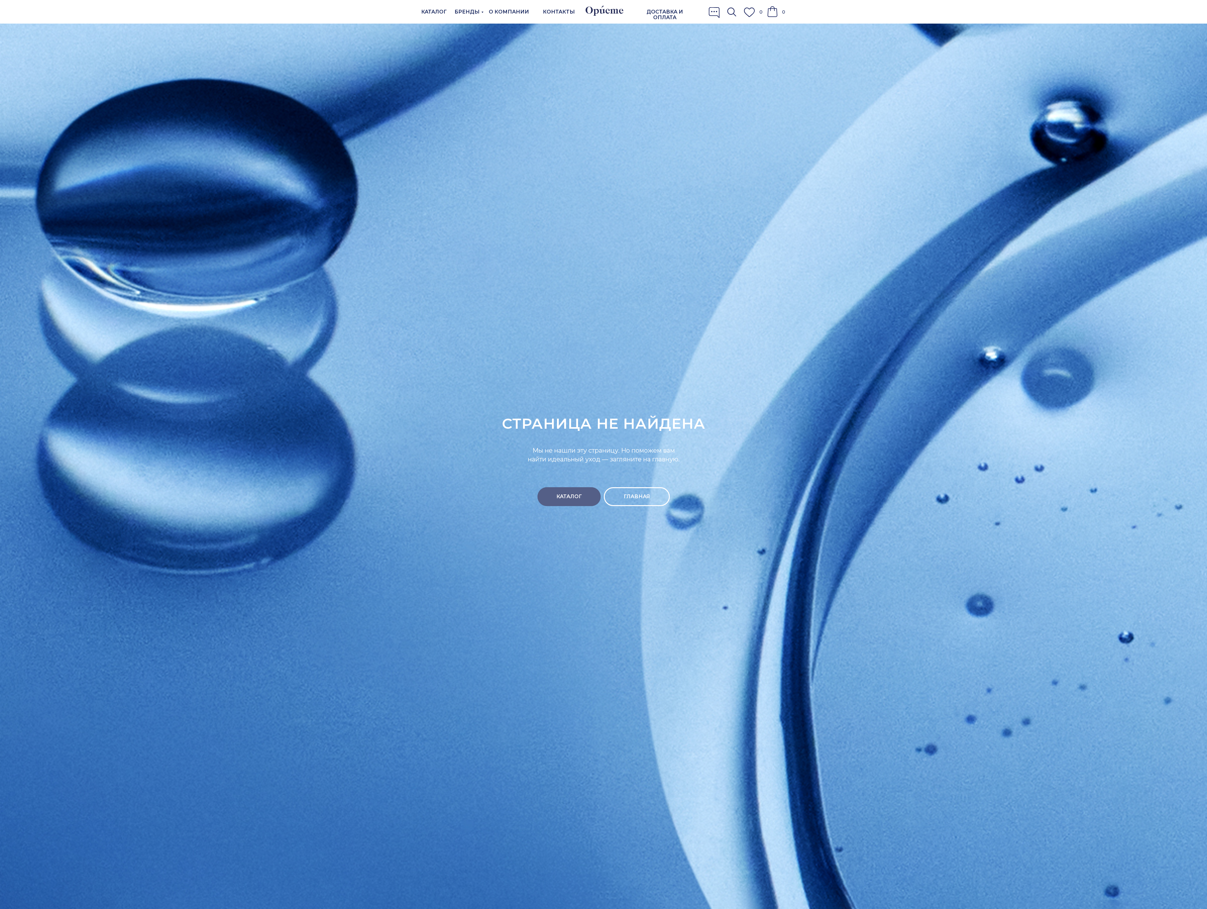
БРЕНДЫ (467, 12)
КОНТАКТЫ (559, 12)
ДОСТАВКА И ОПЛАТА (665, 14)
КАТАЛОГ (434, 12)
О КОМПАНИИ (509, 12)
